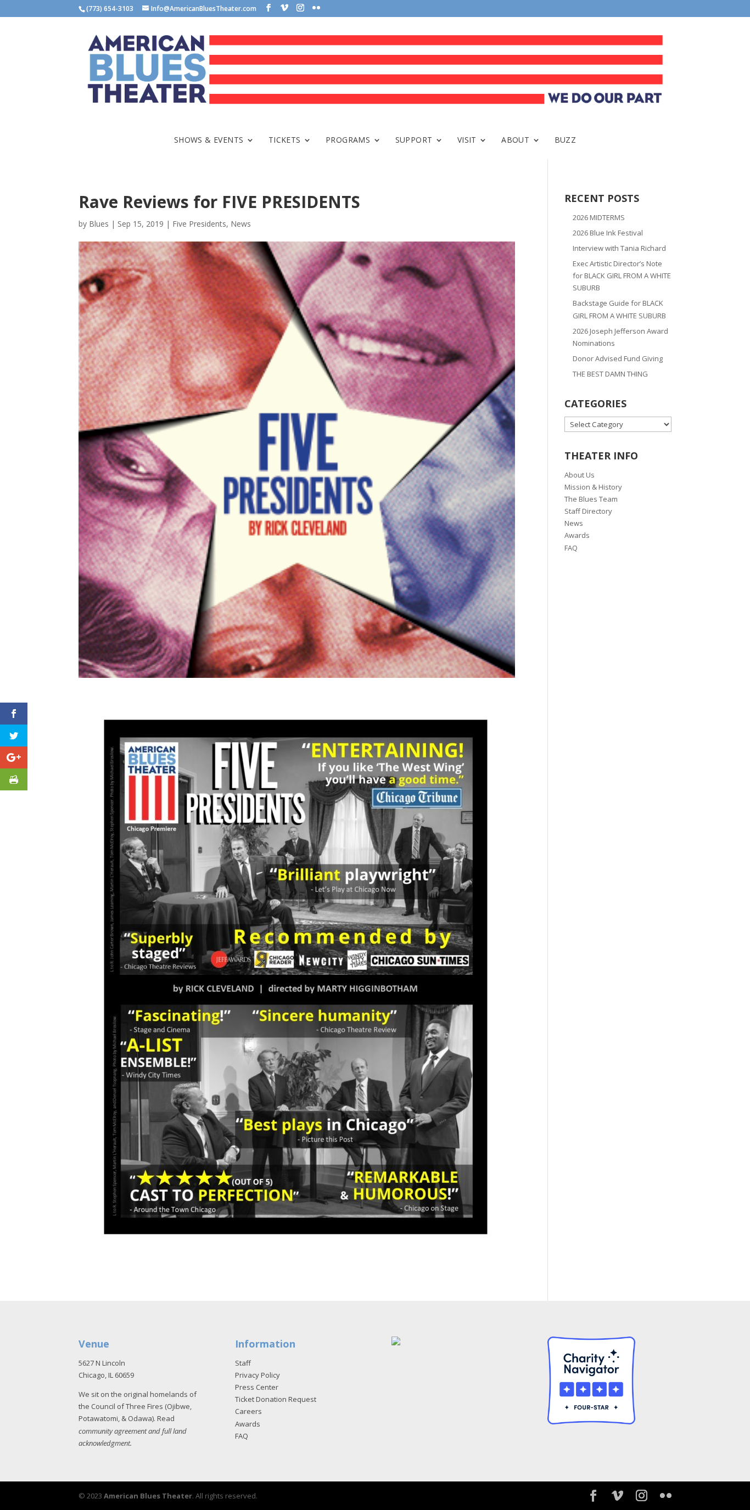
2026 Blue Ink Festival (608, 233)
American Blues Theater (148, 1496)
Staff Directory (588, 511)
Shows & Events (209, 140)
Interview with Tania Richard (619, 248)
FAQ (571, 548)
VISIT (467, 140)
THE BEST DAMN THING (610, 374)
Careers (248, 1411)
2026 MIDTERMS (599, 217)
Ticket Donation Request (275, 1399)
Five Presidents (199, 223)
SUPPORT (414, 140)
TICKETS (284, 140)
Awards (577, 535)
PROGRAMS (348, 140)
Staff (243, 1363)
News (241, 223)
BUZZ (566, 140)
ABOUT (515, 140)
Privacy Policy (257, 1375)
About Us (579, 475)
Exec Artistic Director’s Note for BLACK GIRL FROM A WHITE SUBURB (622, 276)
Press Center (256, 1387)
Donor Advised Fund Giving (618, 358)
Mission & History (593, 487)
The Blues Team (591, 499)
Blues (99, 223)
